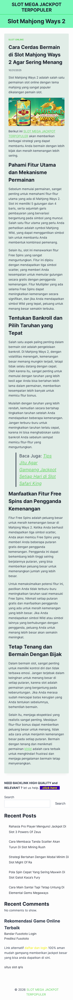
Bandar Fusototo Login (20, 934)
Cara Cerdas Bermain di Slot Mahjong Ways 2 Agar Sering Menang (35, 54)
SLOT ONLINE (16, 39)
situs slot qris (13, 967)
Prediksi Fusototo (16, 938)
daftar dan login (36, 948)
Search (9, 797)
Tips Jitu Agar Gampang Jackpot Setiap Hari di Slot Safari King (37, 469)
